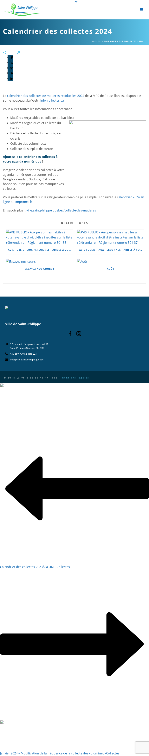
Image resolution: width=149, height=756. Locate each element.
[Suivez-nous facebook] (70, 333)
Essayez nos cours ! (39, 269)
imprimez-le (24, 202)
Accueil (96, 41)
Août (110, 269)
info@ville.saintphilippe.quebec (26, 359)
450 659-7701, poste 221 (23, 353)
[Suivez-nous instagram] (78, 333)
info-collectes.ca (52, 100)
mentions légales (75, 377)
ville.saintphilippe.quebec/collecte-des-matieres (61, 210)
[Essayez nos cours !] (39, 261)
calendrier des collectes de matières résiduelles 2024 (45, 96)
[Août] (110, 261)
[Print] (20, 52)
